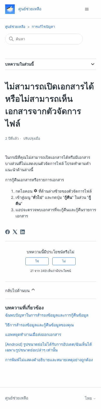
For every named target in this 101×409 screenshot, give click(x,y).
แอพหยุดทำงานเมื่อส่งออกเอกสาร (33, 334)
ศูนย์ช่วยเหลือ (15, 27)
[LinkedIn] (22, 232)
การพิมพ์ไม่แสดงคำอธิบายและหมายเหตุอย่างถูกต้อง (49, 359)
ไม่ (64, 261)
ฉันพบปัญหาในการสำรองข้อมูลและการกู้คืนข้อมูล (46, 315)
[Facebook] (7, 232)
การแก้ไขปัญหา (43, 27)
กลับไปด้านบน (18, 290)
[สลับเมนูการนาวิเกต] (87, 9)
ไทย (89, 398)
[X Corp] (15, 232)
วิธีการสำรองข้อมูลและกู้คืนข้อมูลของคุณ (39, 325)
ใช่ (37, 261)
